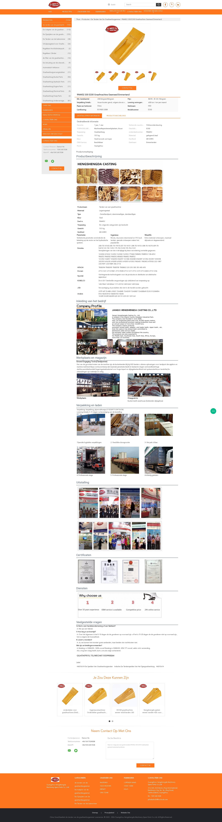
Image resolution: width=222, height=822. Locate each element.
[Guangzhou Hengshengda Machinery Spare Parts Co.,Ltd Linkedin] (178, 4)
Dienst (102, 789)
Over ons (47, 105)
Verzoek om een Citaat (153, 12)
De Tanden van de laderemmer (57, 39)
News (45, 124)
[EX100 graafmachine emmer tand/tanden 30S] (124, 696)
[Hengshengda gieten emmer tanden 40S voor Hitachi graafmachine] (152, 696)
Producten (67, 12)
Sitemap (95, 813)
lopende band (130, 782)
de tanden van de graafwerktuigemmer (57, 25)
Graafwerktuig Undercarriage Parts (57, 101)
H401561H (160, 666)
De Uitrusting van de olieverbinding (57, 63)
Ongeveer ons (84, 12)
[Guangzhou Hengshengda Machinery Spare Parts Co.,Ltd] (46, 161)
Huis (50, 12)
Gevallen (47, 129)
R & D (126, 789)
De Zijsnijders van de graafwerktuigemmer (57, 34)
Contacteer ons (134, 12)
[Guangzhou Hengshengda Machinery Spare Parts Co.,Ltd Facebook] (165, 4)
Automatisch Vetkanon (57, 67)
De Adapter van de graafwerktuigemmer (57, 30)
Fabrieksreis (101, 12)
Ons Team (104, 792)
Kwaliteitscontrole (117, 12)
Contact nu (127, 88)
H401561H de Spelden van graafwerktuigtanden (95, 666)
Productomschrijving (116, 116)
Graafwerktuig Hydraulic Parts (57, 82)
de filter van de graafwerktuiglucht (57, 58)
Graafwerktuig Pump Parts (57, 96)
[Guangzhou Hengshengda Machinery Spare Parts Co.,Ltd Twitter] (171, 4)
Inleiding (104, 782)
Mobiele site (125, 813)
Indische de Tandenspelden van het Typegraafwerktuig (134, 666)
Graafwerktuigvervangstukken (57, 72)
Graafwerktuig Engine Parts (57, 86)
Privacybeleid (109, 813)
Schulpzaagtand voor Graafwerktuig (57, 44)
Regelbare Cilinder (57, 53)
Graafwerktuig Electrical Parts (57, 91)
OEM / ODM (128, 786)
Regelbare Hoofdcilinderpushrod (57, 48)
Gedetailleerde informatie (88, 116)
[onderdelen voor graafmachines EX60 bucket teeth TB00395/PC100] (70, 696)
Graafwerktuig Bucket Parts (57, 77)
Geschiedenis (105, 786)
